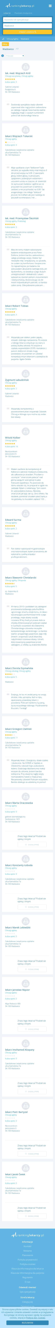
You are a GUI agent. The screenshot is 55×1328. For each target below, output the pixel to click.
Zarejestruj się (27, 1306)
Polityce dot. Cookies (35, 1317)
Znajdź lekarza (26, 32)
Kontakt (27, 1246)
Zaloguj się (27, 1301)
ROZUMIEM (27, 1322)
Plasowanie (27, 1255)
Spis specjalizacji (27, 1291)
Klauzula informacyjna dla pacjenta (27, 1273)
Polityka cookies (27, 1264)
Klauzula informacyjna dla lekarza (28, 1268)
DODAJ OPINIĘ (33, 844)
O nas (27, 1281)
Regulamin (27, 1277)
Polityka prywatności (27, 1259)
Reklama (27, 1250)
